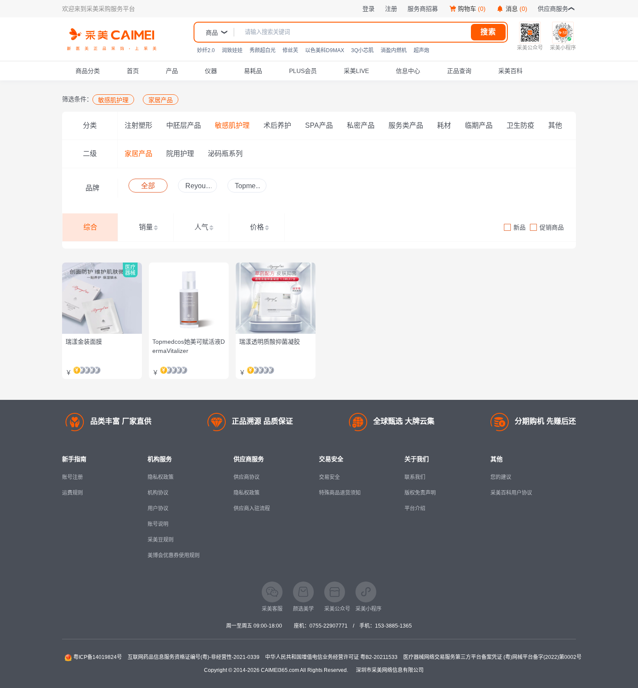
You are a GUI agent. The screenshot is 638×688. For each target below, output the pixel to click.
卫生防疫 (520, 125)
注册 (391, 8)
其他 (555, 125)
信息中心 (408, 70)
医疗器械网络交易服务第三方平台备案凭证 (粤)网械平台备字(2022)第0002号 (492, 657)
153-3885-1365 (393, 626)
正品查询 (459, 70)
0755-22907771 (328, 626)
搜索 (488, 32)
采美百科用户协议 (511, 493)
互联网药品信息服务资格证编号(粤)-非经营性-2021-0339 (194, 657)
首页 (133, 70)
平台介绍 (415, 508)
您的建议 (500, 477)
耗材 (444, 125)
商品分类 (88, 70)
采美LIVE (356, 70)
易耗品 (253, 70)
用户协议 (158, 508)
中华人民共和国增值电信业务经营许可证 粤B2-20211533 (331, 657)
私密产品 (361, 125)
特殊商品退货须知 (340, 493)
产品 (172, 70)
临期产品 (479, 125)
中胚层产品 (183, 125)
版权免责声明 (420, 493)
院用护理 (180, 153)
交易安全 (329, 477)
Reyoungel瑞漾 (197, 187)
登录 (368, 8)
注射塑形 (138, 125)
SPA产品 (319, 125)
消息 (516, 8)
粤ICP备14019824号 (97, 657)
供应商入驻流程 (251, 508)
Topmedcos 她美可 (247, 187)
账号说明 (158, 524)
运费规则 (72, 493)
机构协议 (158, 493)
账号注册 (72, 477)
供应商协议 (246, 477)
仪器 (211, 70)
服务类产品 (405, 125)
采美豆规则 (161, 540)
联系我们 (415, 477)
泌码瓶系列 (225, 153)
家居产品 (138, 153)
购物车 (472, 8)
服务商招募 (423, 8)
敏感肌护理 (232, 125)
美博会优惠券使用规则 (174, 555)
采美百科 (510, 70)
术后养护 (277, 125)
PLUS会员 (303, 70)
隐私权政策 (161, 477)
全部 (148, 185)
